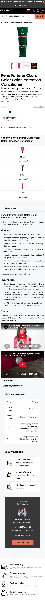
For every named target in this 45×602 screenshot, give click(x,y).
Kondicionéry (15, 22)
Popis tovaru (10, 208)
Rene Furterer (38, 107)
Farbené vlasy (26, 22)
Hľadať (39, 16)
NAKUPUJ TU (20, 5)
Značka (7, 127)
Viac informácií (7, 101)
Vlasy (6, 22)
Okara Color (28, 127)
